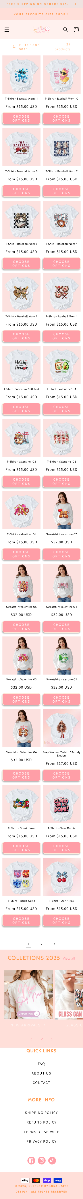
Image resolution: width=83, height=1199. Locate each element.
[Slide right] (52, 1039)
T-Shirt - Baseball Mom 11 (21, 98)
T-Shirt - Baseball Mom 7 (61, 171)
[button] (7, 29)
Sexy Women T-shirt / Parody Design (61, 753)
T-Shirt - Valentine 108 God (21, 389)
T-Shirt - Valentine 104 (61, 389)
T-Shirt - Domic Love (21, 828)
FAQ (41, 1063)
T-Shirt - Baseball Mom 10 (61, 98)
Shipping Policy (41, 1112)
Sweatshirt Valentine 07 (61, 534)
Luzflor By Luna (43, 1186)
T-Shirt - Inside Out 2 (21, 900)
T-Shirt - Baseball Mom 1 (61, 316)
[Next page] (54, 944)
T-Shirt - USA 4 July (61, 900)
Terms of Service (42, 1131)
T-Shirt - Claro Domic (61, 828)
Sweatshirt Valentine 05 (21, 606)
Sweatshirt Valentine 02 (61, 679)
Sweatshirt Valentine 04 (61, 606)
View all (69, 958)
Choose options (21, 118)
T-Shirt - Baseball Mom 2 (21, 316)
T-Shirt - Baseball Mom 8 (21, 171)
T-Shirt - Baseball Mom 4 (62, 243)
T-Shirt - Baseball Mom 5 (21, 243)
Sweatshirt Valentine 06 (21, 752)
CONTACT (41, 1082)
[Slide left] (31, 1039)
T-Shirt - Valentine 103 (21, 461)
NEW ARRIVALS (25, 1025)
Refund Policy (42, 1122)
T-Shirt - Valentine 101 (21, 534)
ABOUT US (41, 1073)
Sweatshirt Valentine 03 (21, 679)
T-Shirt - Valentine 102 (61, 461)
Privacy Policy (42, 1141)
